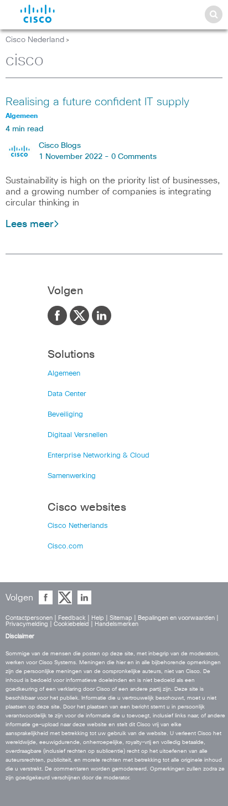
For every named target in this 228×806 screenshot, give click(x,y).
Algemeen (64, 373)
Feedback (72, 618)
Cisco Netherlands (78, 526)
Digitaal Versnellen (77, 435)
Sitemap (121, 618)
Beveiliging (65, 414)
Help (97, 618)
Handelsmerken (116, 624)
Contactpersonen (29, 618)
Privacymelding (27, 624)
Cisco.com (65, 546)
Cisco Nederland (35, 40)
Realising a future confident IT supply (97, 101)
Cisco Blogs (60, 146)
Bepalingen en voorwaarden (176, 618)
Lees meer (29, 224)
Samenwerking (72, 476)
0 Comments (134, 157)
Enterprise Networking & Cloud (98, 455)
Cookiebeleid (71, 624)
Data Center (67, 394)
